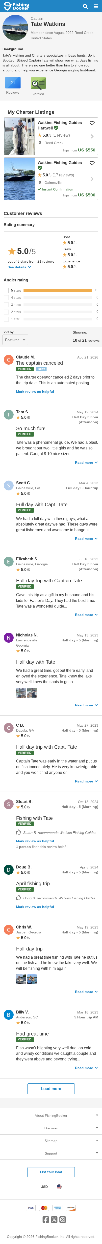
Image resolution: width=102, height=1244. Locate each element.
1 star (15, 319)
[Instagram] (62, 1221)
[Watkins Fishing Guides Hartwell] (19, 136)
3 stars (16, 305)
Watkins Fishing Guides (60, 163)
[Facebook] (46, 1221)
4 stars (16, 297)
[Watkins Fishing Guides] (19, 179)
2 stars (16, 312)
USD (44, 1187)
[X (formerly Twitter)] (54, 1221)
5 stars (16, 290)
